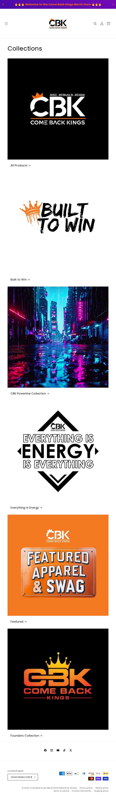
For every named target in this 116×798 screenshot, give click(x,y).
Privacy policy (86, 788)
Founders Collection (25, 735)
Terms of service (61, 791)
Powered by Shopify (68, 788)
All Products (19, 165)
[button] (6, 23)
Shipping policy (101, 791)
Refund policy (102, 788)
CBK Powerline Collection (28, 393)
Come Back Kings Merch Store (44, 788)
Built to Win (19, 279)
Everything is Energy (25, 507)
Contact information (81, 791)
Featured (17, 621)
